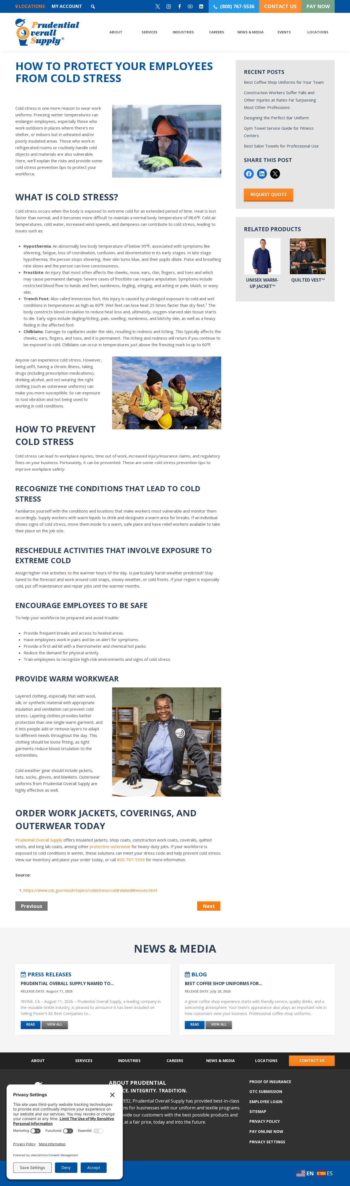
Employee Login (265, 1101)
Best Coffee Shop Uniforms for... (223, 983)
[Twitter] (158, 6)
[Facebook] (179, 6)
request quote (268, 195)
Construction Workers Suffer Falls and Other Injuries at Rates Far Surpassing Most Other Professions (280, 100)
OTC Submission (265, 1091)
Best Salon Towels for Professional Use (281, 146)
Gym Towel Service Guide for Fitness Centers (279, 131)
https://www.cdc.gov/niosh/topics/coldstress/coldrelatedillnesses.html (90, 890)
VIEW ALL (54, 1024)
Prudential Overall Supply (38, 840)
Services (150, 32)
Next (209, 906)
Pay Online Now (266, 1131)
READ (30, 1024)
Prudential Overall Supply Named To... (67, 983)
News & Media (250, 32)
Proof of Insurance (270, 1082)
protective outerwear (110, 846)
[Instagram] (168, 6)
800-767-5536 (131, 859)
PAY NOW (318, 6)
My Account (67, 6)
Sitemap (257, 1111)
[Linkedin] (201, 6)
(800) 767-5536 (237, 6)
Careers (216, 32)
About (115, 32)
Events (284, 32)
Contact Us (312, 1060)
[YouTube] (190, 6)
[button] (93, 6)
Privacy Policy (264, 1121)
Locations (31, 6)
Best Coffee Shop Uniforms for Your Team (284, 82)
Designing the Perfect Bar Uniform (276, 117)
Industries (183, 32)
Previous (31, 906)
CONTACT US (280, 6)
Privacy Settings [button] (267, 1141)
